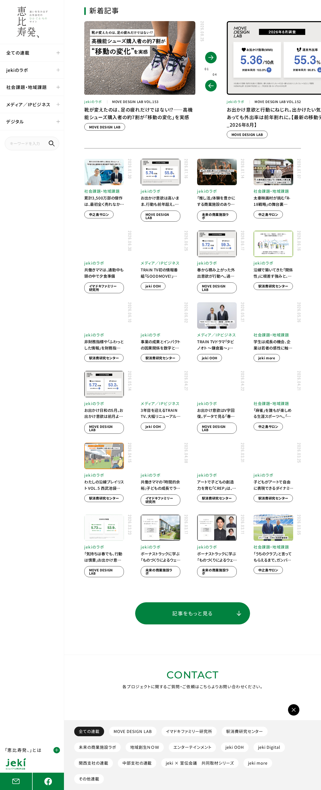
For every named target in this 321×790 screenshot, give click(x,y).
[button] (211, 85)
